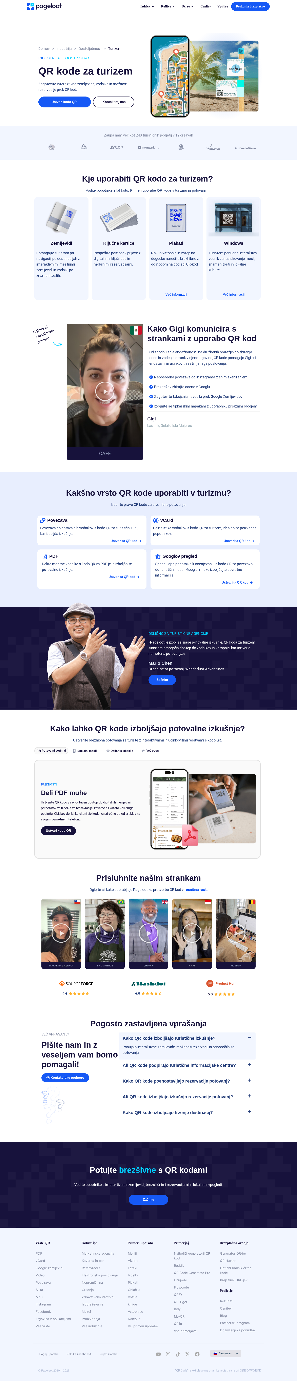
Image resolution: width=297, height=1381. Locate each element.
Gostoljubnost (89, 48)
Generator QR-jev (233, 1253)
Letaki (132, 1268)
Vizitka (133, 1261)
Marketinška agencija (98, 1253)
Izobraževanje (92, 1304)
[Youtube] (158, 1354)
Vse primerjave (185, 1331)
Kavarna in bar (93, 1261)
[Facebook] (197, 1354)
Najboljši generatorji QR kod (192, 1255)
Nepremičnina (92, 1282)
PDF (39, 1253)
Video (40, 1275)
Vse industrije (92, 1326)
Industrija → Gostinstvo (63, 58)
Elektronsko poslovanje (100, 1275)
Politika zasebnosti (79, 1354)
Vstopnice (135, 1312)
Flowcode (181, 1287)
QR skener (228, 1261)
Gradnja (88, 1290)
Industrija (64, 48)
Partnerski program (235, 1323)
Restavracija (91, 1268)
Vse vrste (43, 1326)
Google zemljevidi (49, 1268)
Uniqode (180, 1280)
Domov (44, 48)
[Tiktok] (178, 1354)
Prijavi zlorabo (109, 1354)
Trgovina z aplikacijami (53, 1319)
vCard (40, 1261)
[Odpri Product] (153, 6)
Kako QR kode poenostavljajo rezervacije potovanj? (176, 1081)
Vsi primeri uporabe (143, 1326)
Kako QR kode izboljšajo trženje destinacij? (168, 1112)
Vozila (132, 1297)
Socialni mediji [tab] (87, 750)
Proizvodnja (91, 1319)
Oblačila (134, 1290)
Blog (223, 1316)
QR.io (178, 1324)
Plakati (133, 1282)
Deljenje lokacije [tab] (122, 750)
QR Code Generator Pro (192, 1273)
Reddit (179, 1265)
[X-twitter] (187, 1354)
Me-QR (179, 1316)
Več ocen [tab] (152, 750)
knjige (132, 1304)
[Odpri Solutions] (173, 6)
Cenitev (226, 1308)
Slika (39, 1290)
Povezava (43, 1282)
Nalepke (134, 1319)
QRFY (178, 1295)
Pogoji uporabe (49, 1354)
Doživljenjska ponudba (237, 1330)
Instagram (43, 1304)
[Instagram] (168, 1354)
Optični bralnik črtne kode (235, 1270)
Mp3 (39, 1297)
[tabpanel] (147, 809)
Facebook (43, 1312)
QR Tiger (180, 1302)
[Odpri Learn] (192, 6)
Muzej (86, 1312)
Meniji (132, 1253)
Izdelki (133, 1275)
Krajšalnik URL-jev (234, 1280)
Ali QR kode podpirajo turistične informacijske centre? (179, 1065)
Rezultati (226, 1301)
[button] (114, 102)
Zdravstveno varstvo (98, 1297)
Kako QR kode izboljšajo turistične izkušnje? (169, 1038)
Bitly (177, 1309)
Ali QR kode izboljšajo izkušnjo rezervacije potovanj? (178, 1096)
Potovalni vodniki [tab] (54, 750)
